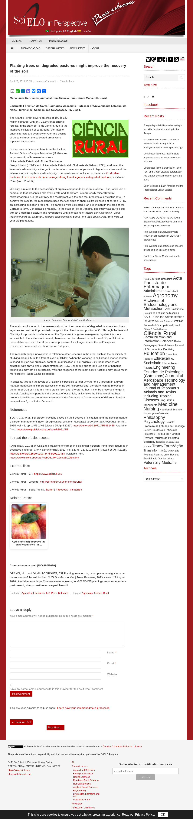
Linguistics (167, 400)
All (13, 48)
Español (86, 31)
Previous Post (21, 722)
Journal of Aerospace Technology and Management (164, 380)
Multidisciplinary (81, 799)
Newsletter (78, 48)
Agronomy (87, 593)
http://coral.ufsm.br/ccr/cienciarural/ (61, 481)
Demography (150, 345)
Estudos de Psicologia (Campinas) (164, 374)
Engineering (164, 367)
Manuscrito (150, 404)
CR (48, 593)
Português (56, 31)
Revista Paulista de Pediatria (161, 437)
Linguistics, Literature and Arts (86, 795)
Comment (107, 624)
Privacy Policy (144, 814)
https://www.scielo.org (19, 770)
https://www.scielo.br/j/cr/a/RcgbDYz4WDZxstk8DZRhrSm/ (44, 457)
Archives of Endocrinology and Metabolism (161, 304)
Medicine (168, 404)
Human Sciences (82, 783)
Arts (167, 308)
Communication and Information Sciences (158, 339)
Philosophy (154, 417)
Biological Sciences (163, 321)
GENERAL (16, 41)
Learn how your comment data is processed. (83, 707)
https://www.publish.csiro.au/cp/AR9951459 (42, 429)
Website (112, 674)
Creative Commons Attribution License (122, 746)
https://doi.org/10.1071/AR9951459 (94, 425)
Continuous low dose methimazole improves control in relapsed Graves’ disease (162, 157)
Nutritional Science (171, 409)
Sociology (149, 441)
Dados (177, 341)
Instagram (76, 489)
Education (154, 353)
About (95, 48)
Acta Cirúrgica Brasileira (158, 278)
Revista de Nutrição (167, 433)
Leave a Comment (46, 81)
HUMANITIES (35, 41)
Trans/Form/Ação (167, 446)
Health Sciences (81, 777)
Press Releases (59, 593)
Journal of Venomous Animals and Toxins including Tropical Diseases (161, 394)
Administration (155, 291)
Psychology (154, 421)
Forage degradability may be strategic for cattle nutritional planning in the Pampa (163, 129)
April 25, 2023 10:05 (21, 81)
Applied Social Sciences (85, 787)
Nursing (151, 408)
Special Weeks (55, 48)
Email (110, 663)
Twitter (50, 489)
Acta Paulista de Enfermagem (163, 282)
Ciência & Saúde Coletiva (155, 329)
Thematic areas (30, 48)
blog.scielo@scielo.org (19, 774)
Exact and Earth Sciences (86, 780)
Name (110, 652)
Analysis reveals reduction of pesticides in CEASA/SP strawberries (162, 236)
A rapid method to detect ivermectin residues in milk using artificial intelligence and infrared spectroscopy (163, 143)
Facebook (62, 489)
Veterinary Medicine (160, 462)
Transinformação (155, 450)
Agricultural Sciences (33, 593)
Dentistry (168, 349)
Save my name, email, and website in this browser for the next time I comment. (57, 688)
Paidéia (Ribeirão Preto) (156, 413)
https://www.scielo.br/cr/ (48, 473)
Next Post (55, 727)
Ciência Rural (67, 81)
